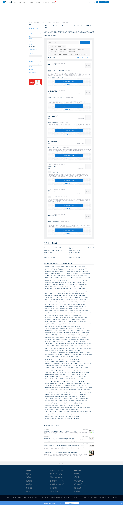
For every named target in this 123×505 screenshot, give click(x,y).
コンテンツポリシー (75, 497)
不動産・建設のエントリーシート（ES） (57, 483)
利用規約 (24, 497)
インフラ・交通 (32, 46)
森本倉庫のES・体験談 (49, 387)
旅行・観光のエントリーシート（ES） (56, 484)
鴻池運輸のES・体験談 (65, 275)
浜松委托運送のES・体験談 (62, 348)
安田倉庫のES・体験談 (49, 337)
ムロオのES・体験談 (62, 330)
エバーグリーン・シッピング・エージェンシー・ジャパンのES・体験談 (72, 376)
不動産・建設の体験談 (78, 483)
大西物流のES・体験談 (85, 330)
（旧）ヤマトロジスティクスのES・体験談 (53, 398)
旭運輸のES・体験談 (49, 295)
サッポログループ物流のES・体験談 (62, 387)
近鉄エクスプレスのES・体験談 (72, 268)
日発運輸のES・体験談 (72, 321)
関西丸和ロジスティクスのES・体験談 (52, 275)
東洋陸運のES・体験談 (49, 323)
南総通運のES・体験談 (86, 337)
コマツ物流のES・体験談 (50, 339)
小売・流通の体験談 (77, 488)
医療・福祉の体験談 (77, 487)
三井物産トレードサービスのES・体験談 (68, 407)
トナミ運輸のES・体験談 (73, 306)
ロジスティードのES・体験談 (84, 277)
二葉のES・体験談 (48, 343)
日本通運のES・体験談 (83, 268)
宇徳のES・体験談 (72, 392)
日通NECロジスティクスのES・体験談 (52, 273)
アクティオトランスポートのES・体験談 (66, 400)
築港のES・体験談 (58, 356)
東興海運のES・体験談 (63, 361)
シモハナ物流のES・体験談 (74, 339)
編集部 (19, 497)
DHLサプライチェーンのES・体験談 (52, 414)
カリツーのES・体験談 (85, 389)
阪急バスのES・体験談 (49, 350)
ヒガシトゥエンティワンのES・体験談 (63, 341)
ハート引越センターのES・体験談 (83, 407)
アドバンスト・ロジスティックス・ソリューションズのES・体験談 (75, 398)
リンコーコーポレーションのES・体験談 (53, 302)
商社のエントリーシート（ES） (55, 476)
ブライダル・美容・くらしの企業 (31, 485)
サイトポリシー (67, 497)
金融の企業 (27, 473)
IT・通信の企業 (28, 477)
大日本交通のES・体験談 (60, 380)
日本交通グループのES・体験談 (76, 279)
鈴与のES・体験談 (74, 271)
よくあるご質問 (94, 497)
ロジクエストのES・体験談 (60, 323)
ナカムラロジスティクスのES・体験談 (52, 357)
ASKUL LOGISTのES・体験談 (61, 339)
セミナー (71, 54)
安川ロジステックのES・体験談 (80, 299)
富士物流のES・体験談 (49, 405)
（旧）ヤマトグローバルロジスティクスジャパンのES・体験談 (57, 411)
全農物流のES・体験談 (49, 365)
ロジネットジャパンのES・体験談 (51, 284)
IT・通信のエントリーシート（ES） (56, 477)
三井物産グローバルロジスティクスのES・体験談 (75, 295)
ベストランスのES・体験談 (85, 357)
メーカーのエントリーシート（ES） (56, 474)
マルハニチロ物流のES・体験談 (65, 403)
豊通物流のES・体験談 (59, 282)
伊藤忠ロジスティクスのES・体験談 (52, 279)
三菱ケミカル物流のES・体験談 (63, 381)
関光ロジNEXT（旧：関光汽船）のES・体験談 (72, 354)
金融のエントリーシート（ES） (55, 473)
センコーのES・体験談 (79, 269)
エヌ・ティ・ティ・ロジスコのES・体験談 (53, 385)
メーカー (30, 33)
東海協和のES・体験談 (62, 324)
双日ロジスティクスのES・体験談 (51, 361)
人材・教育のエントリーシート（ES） (56, 480)
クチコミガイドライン (85, 497)
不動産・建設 (31, 58)
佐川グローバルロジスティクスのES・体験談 (53, 354)
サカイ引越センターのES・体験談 (51, 308)
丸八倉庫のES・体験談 (83, 367)
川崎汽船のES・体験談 (59, 266)
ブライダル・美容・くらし (34, 64)
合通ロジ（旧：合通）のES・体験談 (82, 345)
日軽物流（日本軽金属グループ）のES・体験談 (54, 418)
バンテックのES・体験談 (59, 416)
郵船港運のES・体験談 (79, 293)
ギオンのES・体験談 (88, 387)
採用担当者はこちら (102, 497)
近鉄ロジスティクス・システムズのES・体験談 (70, 357)
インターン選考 (53, 46)
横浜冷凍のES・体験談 (81, 282)
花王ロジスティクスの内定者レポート (76, 257)
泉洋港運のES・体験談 (49, 356)
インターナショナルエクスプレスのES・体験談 (82, 363)
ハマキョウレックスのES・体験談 (75, 308)
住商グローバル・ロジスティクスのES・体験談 (68, 284)
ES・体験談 (30, 2)
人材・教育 (31, 44)
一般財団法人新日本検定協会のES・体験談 (83, 343)
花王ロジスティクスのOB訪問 (74, 254)
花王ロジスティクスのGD (49, 252)
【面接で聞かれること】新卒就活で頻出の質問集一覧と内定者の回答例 (60, 452)
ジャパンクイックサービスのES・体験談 (53, 370)
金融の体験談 (76, 473)
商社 (29, 36)
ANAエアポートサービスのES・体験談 (70, 277)
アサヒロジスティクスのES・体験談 (52, 368)
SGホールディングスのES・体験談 (51, 317)
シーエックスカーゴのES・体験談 (61, 350)
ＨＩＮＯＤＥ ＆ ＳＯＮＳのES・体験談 (76, 328)
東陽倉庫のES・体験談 (49, 334)
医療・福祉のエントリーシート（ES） (56, 487)
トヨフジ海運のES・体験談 (74, 361)
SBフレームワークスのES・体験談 (75, 348)
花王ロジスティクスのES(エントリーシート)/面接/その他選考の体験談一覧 (81, 248)
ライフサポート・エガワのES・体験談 (62, 334)
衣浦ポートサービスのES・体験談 (51, 335)
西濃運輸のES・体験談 (73, 290)
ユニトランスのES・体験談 (50, 381)
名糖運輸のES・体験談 (49, 367)
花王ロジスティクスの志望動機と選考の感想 (52, 247)
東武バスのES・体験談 (83, 271)
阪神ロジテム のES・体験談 (74, 350)
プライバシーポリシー (44, 497)
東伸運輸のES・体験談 (49, 345)
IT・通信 (30, 38)
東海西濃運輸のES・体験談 (72, 291)
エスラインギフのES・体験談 (60, 405)
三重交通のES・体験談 (49, 374)
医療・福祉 (31, 66)
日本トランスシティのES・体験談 (64, 313)
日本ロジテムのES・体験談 (50, 310)
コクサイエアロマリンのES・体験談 (61, 392)
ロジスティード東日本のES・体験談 (72, 359)
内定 (88, 54)
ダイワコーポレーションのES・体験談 (76, 378)
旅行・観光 (31, 61)
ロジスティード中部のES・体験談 (66, 414)
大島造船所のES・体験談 (63, 290)
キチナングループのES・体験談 (74, 330)
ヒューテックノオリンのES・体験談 (76, 365)
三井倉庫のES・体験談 (63, 306)
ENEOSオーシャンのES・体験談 (76, 387)
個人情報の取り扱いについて (33, 497)
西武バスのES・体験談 (83, 291)
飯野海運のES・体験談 (77, 315)
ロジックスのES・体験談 (50, 341)
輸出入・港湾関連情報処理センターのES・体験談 (80, 383)
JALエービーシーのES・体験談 (51, 290)
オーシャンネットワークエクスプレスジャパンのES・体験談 (56, 409)
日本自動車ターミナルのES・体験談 (52, 394)
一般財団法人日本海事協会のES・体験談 (63, 337)
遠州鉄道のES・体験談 (84, 339)
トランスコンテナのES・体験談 (51, 301)
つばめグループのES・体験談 (50, 352)
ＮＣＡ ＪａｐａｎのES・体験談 (51, 376)
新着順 (87, 57)
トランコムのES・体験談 (73, 310)
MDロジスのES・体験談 (73, 297)
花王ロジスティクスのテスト (74, 250)
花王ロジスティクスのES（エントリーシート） (53, 250)
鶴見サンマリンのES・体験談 (64, 383)
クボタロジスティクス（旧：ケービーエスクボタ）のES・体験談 (70, 286)
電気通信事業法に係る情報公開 (56, 497)
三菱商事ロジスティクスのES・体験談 (66, 269)
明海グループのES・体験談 (50, 372)
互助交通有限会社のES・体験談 (51, 330)
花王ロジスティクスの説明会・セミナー (51, 254)
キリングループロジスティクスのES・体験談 (70, 302)
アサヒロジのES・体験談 (70, 396)
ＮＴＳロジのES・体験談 (63, 389)
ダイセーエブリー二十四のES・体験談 (84, 323)
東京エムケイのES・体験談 (50, 348)
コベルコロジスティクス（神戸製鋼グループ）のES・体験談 (56, 288)
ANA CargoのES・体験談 (60, 268)
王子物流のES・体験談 (82, 284)
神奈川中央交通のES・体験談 (50, 286)
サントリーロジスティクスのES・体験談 (77, 288)
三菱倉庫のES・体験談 (63, 308)
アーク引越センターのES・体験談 (51, 403)
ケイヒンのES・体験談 (80, 396)
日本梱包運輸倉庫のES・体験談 (51, 306)
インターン (83, 54)
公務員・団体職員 (32, 72)
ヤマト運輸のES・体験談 (80, 266)
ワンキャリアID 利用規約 (112, 497)
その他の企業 (28, 491)
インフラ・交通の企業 (29, 481)
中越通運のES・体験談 (73, 352)
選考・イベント (22, 2)
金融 (29, 30)
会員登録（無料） (72, 503)
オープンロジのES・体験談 (60, 413)
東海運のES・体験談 (87, 411)
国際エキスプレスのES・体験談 (51, 378)
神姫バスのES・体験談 (83, 310)
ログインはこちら (69, 84)
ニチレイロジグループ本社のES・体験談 (67, 335)
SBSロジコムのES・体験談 (82, 413)
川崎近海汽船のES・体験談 (78, 403)
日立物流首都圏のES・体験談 (65, 394)
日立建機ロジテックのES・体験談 (61, 365)
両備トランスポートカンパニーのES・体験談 (68, 317)
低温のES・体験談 (71, 374)
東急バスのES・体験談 (83, 297)
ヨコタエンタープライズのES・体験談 (71, 418)
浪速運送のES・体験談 (69, 345)
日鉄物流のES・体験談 (49, 282)
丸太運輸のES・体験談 (59, 396)
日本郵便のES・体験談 (49, 268)
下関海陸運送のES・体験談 (84, 352)
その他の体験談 (77, 491)
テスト (55, 54)
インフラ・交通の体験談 (78, 481)
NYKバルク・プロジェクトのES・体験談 (53, 293)
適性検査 (53, 2)
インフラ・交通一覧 (33, 49)
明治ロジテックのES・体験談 (79, 414)
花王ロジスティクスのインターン (50, 257)
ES (51, 54)
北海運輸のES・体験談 (80, 319)
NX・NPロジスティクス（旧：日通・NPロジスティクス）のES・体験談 (67, 402)
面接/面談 (65, 54)
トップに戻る (61, 463)
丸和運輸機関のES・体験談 (76, 312)
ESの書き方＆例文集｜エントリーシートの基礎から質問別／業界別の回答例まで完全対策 (65, 445)
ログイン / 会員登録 (104, 1)
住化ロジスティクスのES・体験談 (82, 372)
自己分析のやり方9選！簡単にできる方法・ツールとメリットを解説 (60, 431)
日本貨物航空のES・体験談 (59, 295)
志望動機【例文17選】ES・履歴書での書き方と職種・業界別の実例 (59, 438)
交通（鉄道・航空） (33, 53)
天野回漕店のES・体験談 (87, 354)
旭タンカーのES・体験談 (66, 370)
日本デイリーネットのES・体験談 (51, 299)
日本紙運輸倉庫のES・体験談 (50, 280)
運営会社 (15, 497)
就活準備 (38, 2)
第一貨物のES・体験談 (69, 343)
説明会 (64, 46)
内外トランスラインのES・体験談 (62, 332)
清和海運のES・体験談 (49, 380)
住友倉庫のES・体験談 (64, 279)
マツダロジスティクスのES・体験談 (78, 341)
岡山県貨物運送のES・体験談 (50, 312)
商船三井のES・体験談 (69, 266)
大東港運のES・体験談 (87, 348)
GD (60, 54)
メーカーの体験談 (77, 474)
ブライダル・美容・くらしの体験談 (80, 485)
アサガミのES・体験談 (49, 315)
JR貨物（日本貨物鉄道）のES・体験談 (52, 326)
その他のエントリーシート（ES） (56, 491)
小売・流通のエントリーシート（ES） (56, 488)
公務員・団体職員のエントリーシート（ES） (58, 490)
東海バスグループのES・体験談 (51, 400)
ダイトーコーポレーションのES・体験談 (73, 380)
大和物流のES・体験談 (58, 277)
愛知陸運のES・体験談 (76, 337)
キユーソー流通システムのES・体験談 (66, 301)
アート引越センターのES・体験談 (51, 328)
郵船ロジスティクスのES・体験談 (51, 269)
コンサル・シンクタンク (33, 28)
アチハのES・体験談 (49, 392)
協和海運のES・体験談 (75, 326)
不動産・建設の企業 (29, 483)
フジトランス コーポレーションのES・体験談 (69, 273)
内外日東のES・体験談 (49, 413)
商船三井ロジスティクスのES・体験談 (62, 271)
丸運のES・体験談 (75, 313)
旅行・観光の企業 (29, 484)
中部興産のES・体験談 (60, 319)
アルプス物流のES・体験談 (85, 273)
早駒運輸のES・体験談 (64, 368)
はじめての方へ (8, 497)
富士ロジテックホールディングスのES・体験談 (66, 372)
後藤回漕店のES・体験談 (50, 332)
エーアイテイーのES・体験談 (73, 405)
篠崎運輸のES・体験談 (71, 323)
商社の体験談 (76, 476)
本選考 (59, 46)
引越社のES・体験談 (49, 359)
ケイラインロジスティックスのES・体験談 (63, 315)
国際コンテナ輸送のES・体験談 (82, 335)
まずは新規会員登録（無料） (69, 81)
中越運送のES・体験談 (59, 345)
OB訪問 (76, 54)
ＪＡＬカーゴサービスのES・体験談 (69, 385)
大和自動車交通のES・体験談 (50, 313)
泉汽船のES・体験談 (49, 416)
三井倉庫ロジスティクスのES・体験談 (85, 392)
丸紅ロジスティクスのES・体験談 (74, 324)
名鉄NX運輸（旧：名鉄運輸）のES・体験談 (79, 275)
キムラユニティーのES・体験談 (64, 312)
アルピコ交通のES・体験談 (73, 367)
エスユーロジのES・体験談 (50, 321)
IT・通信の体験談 (77, 477)
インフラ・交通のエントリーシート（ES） (57, 481)
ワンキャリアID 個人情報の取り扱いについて (61, 499)
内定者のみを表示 (80, 57)
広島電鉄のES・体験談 (87, 312)
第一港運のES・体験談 (70, 319)
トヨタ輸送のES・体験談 (63, 378)
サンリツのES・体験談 (82, 321)
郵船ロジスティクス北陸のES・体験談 (70, 356)
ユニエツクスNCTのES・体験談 (68, 293)
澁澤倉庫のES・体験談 (73, 409)
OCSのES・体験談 (61, 280)
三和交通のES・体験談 (87, 380)
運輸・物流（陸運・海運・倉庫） (35, 55)
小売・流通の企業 (29, 488)
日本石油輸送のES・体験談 (74, 389)
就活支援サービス (46, 2)
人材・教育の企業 (29, 480)
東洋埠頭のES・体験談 (82, 385)
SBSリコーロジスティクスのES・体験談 (67, 304)
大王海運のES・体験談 (84, 332)
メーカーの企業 (28, 474)
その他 (74, 51)
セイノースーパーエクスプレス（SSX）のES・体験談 (55, 291)
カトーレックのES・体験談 (59, 343)
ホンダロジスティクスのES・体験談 (77, 381)
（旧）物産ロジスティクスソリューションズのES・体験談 (56, 297)
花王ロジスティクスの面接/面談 (75, 252)
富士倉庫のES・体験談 (75, 334)
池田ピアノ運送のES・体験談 (60, 367)
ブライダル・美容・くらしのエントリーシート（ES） (59, 485)
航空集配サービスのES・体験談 (51, 383)
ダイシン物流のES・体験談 (75, 368)
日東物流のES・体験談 (71, 413)
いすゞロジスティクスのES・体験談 (72, 416)
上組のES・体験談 (48, 277)
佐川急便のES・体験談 (49, 271)
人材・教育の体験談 (77, 480)
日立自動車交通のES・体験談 (50, 324)
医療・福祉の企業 (29, 487)
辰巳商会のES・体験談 (74, 332)
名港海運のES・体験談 (82, 317)
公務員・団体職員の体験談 (79, 490)
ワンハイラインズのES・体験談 (66, 363)
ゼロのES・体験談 (83, 313)
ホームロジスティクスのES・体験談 (66, 299)
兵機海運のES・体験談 (63, 328)
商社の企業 (27, 476)
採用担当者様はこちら (115, 2)
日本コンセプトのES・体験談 (60, 374)
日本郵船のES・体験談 (49, 266)
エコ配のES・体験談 (85, 334)
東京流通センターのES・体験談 (76, 411)
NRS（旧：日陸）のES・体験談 (81, 400)
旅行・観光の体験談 (77, 484)
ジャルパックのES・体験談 (70, 282)
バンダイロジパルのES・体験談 (51, 389)
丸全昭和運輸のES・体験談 (62, 310)
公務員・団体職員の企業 (30, 490)
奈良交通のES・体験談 (49, 396)
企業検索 (15, 2)
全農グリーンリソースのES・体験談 (79, 394)
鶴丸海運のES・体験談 (65, 326)
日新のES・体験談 (82, 306)
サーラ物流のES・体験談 (50, 319)
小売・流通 (31, 69)
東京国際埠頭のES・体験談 (63, 352)
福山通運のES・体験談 (80, 304)
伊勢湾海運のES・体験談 (61, 321)
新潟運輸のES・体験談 (77, 370)
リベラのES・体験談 (49, 402)
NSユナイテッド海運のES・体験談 (51, 304)
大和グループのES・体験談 (81, 374)
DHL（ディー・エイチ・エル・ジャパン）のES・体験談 (76, 280)
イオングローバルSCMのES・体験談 (52, 407)
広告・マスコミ (32, 41)
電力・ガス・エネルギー (34, 51)
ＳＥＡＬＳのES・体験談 (59, 359)
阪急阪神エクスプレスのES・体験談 (52, 363)
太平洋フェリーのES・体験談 (79, 301)
